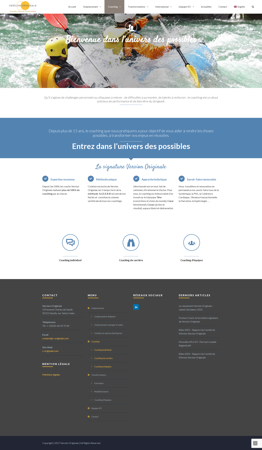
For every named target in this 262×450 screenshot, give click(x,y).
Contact (222, 6)
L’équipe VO (185, 6)
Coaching (113, 6)
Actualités (206, 6)
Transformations (136, 6)
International (162, 6)
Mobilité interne (101, 391)
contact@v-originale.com (55, 338)
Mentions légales (51, 374)
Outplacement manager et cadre (108, 325)
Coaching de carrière (131, 260)
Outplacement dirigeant (104, 316)
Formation (99, 383)
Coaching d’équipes (191, 260)
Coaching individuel (70, 260)
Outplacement (90, 6)
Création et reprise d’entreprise (108, 333)
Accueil (72, 6)
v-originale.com (50, 350)
